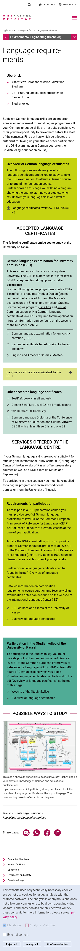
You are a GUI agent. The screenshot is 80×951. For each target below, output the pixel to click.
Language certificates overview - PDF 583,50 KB (41, 210)
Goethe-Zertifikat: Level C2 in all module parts (41, 405)
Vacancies (13, 869)
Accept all (32, 944)
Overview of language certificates (33, 619)
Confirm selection (57, 944)
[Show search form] (29, 5)
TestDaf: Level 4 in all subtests (32, 398)
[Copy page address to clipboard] (57, 835)
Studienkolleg (20, 103)
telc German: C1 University (29, 411)
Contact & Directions (18, 859)
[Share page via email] (26, 835)
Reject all (11, 944)
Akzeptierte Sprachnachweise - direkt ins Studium (38, 84)
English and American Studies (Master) (37, 355)
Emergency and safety (19, 875)
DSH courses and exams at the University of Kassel (40, 610)
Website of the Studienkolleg (30, 691)
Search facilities (16, 864)
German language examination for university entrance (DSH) (41, 336)
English (70, 4)
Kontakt (50, 4)
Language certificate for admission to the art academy (41, 347)
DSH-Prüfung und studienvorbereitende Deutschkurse (37, 95)
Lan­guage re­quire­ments (48, 30)
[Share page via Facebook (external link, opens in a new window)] (47, 835)
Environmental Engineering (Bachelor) (35, 37)
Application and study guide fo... (17, 30)
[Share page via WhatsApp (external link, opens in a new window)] (36, 835)
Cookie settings (16, 880)
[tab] (40, 374)
